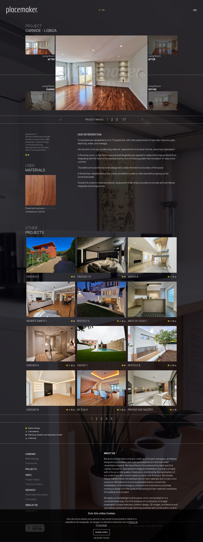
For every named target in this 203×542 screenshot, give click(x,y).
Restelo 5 (83, 320)
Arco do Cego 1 (137, 320)
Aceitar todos (101, 532)
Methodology (32, 458)
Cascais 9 (32, 276)
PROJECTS (31, 469)
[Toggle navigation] (195, 10)
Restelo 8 (134, 365)
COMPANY (30, 454)
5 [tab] (111, 418)
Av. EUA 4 (82, 409)
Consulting (30, 499)
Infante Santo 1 (36, 320)
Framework (31, 463)
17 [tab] (124, 119)
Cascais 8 (32, 409)
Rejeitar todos (101, 538)
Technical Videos (34, 484)
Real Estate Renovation (36, 494)
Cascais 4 (32, 365)
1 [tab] (107, 119)
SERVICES (30, 490)
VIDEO (28, 475)
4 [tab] (106, 418)
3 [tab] (117, 119)
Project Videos (32, 479)
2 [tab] (112, 119)
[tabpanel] (101, 74)
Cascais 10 (84, 276)
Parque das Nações (140, 409)
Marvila (133, 276)
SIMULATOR (31, 505)
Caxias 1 (82, 365)
